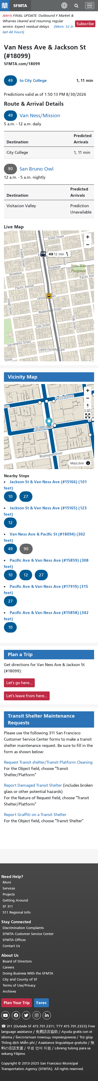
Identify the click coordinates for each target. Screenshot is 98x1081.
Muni (7, 882)
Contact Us (11, 946)
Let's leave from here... (26, 696)
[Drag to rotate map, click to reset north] (87, 405)
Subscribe (85, 23)
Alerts (7, 15)
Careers (8, 967)
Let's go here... (19, 682)
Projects (9, 894)
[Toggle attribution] (88, 463)
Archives (9, 991)
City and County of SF (20, 979)
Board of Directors (17, 961)
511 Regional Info (17, 912)
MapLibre (77, 463)
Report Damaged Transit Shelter (33, 785)
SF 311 (8, 906)
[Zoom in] (87, 390)
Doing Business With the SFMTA (28, 973)
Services (9, 888)
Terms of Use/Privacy (19, 985)
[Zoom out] (87, 398)
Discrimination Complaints (23, 928)
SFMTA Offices (14, 940)
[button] (64, 5)
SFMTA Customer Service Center (28, 934)
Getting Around (15, 900)
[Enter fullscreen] (87, 416)
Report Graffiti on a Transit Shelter (35, 814)
